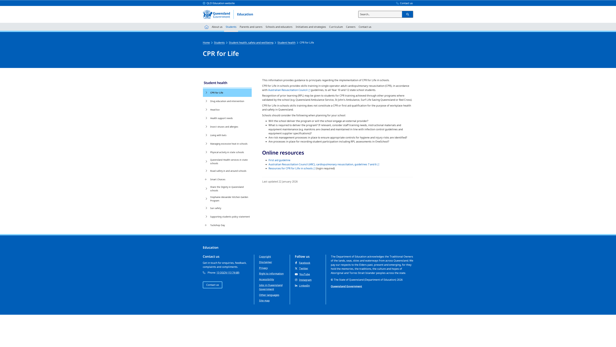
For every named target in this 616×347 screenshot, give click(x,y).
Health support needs (221, 118)
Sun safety (215, 208)
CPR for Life (216, 92)
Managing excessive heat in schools (229, 143)
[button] (407, 14)
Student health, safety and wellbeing (251, 42)
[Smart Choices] (206, 179)
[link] (227, 83)
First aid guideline (279, 160)
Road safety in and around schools (228, 170)
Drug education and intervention (227, 101)
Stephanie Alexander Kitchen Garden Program (229, 199)
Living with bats (218, 135)
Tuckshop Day (217, 225)
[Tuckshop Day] (206, 225)
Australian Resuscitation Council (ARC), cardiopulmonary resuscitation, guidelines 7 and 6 (324, 164)
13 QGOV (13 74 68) (227, 272)
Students (219, 42)
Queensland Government (346, 286)
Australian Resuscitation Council (289, 90)
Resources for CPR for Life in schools (292, 168)
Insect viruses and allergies (224, 126)
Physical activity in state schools (227, 152)
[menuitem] (206, 27)
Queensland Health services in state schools (229, 161)
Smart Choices (217, 179)
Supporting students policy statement (230, 216)
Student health (286, 42)
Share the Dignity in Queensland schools (227, 188)
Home (206, 42)
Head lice (215, 109)
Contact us (212, 285)
